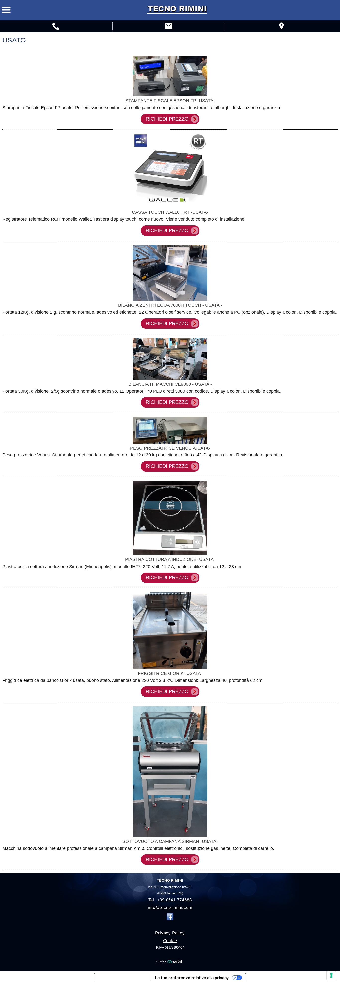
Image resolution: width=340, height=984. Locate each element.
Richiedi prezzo (167, 119)
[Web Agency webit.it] (175, 961)
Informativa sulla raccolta (122, 977)
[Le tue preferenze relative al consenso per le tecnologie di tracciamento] (331, 975)
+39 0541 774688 (174, 900)
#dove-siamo (281, 26)
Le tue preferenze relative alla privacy (192, 977)
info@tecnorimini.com (170, 907)
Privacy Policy (170, 933)
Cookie (170, 940)
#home (168, 26)
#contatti (56, 26)
